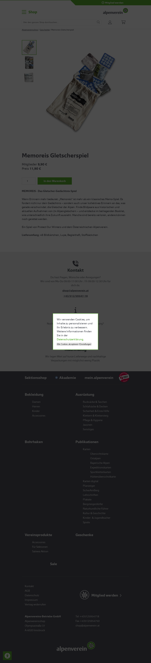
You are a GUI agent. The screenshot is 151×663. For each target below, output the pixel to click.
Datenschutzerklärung (70, 339)
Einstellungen (85, 344)
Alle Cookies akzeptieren (67, 344)
